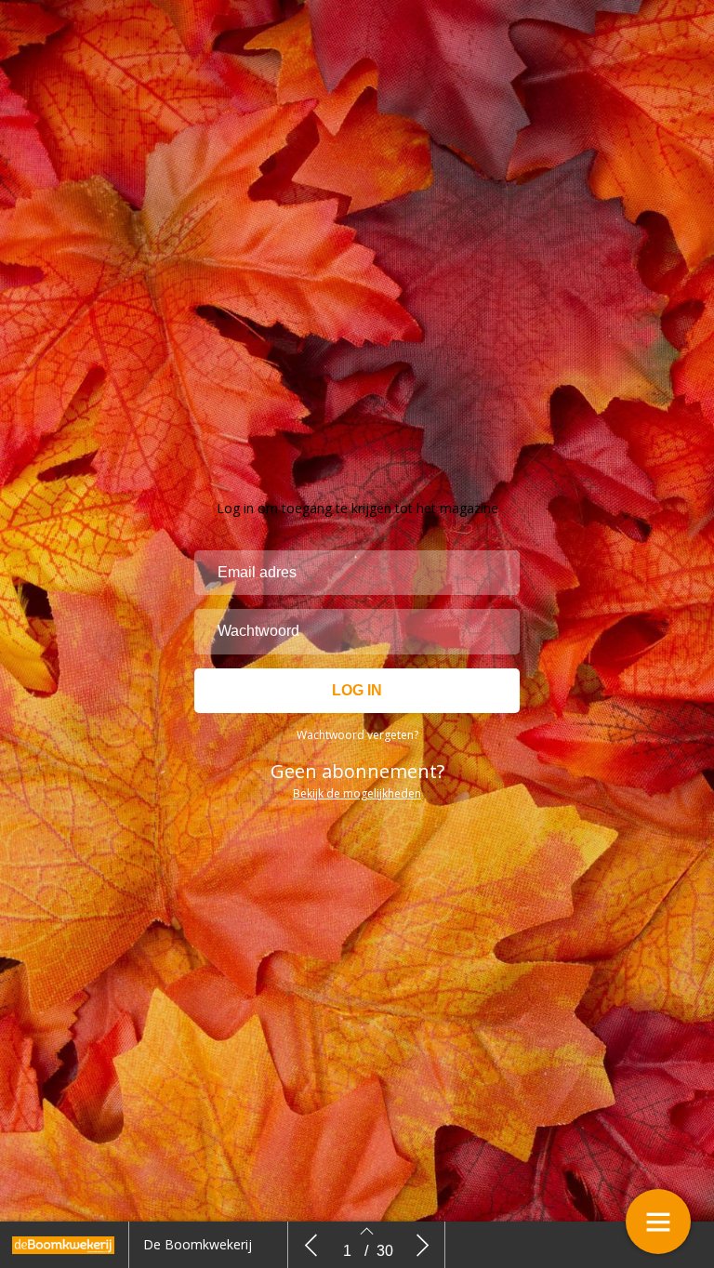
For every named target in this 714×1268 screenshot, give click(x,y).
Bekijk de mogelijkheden (357, 793)
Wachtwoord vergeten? (357, 735)
